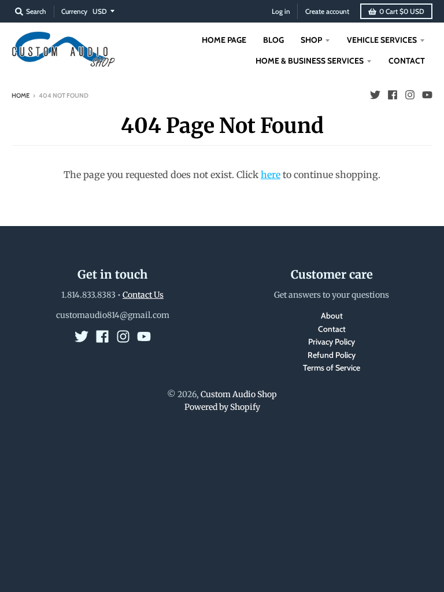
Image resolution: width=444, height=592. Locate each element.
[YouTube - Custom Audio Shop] (427, 95)
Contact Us (143, 295)
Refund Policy (332, 355)
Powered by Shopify (222, 407)
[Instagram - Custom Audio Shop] (410, 95)
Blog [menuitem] (273, 40)
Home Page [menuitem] (224, 40)
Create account (327, 11)
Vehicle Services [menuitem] (382, 40)
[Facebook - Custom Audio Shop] (392, 95)
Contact (332, 329)
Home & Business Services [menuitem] (310, 61)
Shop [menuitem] (311, 40)
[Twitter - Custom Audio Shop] (375, 95)
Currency (74, 11)
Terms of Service (331, 367)
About (332, 315)
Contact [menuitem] (406, 61)
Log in (281, 11)
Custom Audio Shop (239, 394)
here (270, 174)
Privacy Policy (331, 341)
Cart (401, 11)
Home (20, 95)
